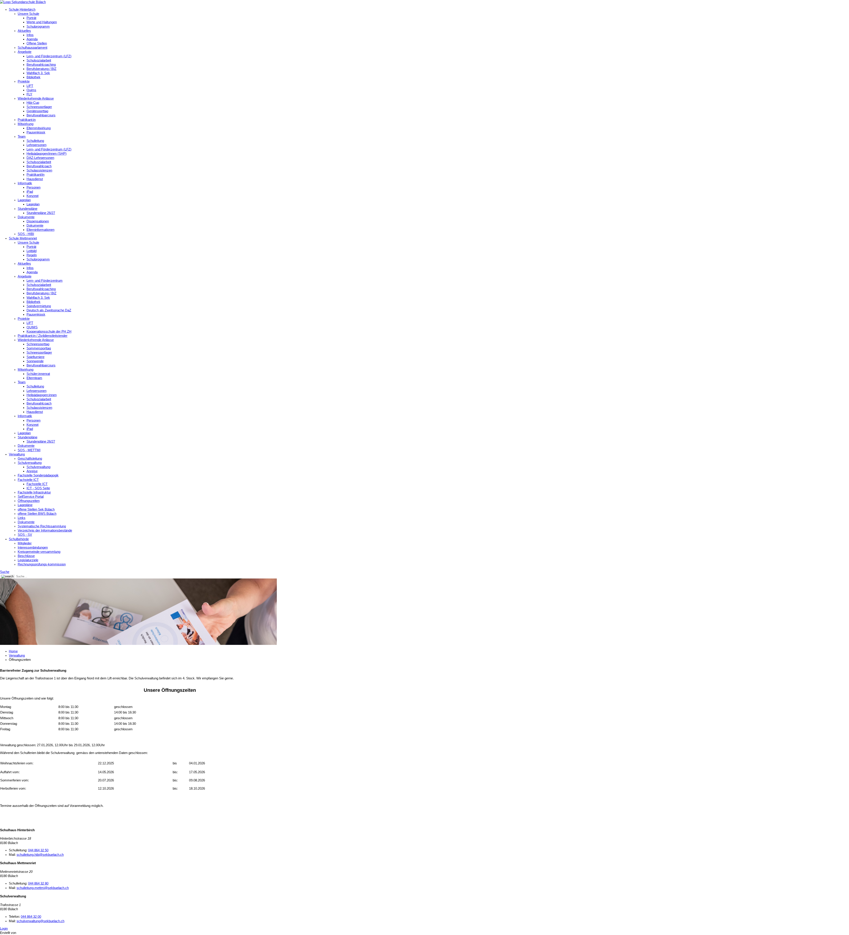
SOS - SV (25, 534)
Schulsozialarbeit (39, 60)
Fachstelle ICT (28, 480)
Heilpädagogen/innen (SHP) (47, 153)
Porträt (31, 18)
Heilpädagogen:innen (42, 395)
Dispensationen (38, 221)
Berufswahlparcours (41, 115)
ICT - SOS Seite (38, 488)
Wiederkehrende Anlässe (36, 98)
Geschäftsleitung (30, 458)
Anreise (32, 471)
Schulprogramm (38, 26)
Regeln (32, 255)
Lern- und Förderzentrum (45, 280)
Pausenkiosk (36, 132)
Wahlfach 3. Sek (38, 73)
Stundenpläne (27, 208)
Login (4, 928)
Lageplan (24, 200)
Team (22, 136)
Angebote (24, 52)
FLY (29, 94)
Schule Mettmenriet (23, 238)
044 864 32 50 (38, 850)
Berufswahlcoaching (41, 64)
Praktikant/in (35, 174)
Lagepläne (25, 505)
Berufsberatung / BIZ (41, 69)
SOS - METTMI (29, 450)
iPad (30, 191)
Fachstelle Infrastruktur (34, 492)
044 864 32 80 (38, 883)
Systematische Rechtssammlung (42, 526)
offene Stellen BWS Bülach (37, 513)
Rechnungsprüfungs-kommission (42, 564)
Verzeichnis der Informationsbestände (45, 530)
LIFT (30, 86)
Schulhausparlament (32, 47)
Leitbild (31, 251)
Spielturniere (35, 357)
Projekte (24, 81)
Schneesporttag (38, 344)
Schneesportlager (39, 107)
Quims (31, 90)
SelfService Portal (31, 496)
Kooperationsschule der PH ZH (49, 331)
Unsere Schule (28, 13)
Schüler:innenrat (38, 374)
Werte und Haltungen (42, 22)
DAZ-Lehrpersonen (40, 158)
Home (13, 651)
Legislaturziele (28, 560)
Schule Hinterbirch (22, 9)
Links (21, 518)
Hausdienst (35, 179)
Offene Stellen (37, 43)
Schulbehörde (19, 539)
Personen (33, 187)
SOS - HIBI (26, 234)
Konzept (32, 196)
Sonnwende (35, 361)
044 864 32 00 (31, 916)
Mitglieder (25, 543)
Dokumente (26, 217)
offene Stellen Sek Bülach (36, 509)
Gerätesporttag (37, 111)
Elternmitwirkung (39, 128)
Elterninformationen (40, 229)
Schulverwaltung (30, 463)
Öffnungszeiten (29, 501)
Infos (30, 35)
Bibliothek (33, 77)
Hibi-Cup (33, 102)
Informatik (25, 183)
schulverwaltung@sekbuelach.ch (40, 921)
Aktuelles (24, 31)
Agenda (32, 39)
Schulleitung (35, 141)
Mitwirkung (25, 124)
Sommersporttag (39, 348)
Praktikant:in (27, 119)
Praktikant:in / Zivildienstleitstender (42, 335)
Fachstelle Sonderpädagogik (38, 475)
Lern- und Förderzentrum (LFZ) (49, 56)
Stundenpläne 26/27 (41, 213)
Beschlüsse (26, 556)
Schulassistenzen (39, 170)
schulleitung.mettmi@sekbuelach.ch (43, 888)
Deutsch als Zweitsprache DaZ (49, 310)
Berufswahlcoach (39, 166)
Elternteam (34, 378)
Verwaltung (17, 454)
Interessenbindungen (33, 547)
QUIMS (32, 327)
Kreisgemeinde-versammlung (39, 551)
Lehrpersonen (36, 145)
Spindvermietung (39, 306)
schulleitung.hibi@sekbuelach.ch (40, 854)
